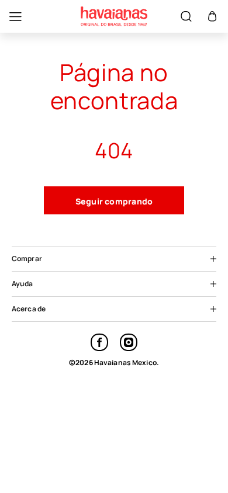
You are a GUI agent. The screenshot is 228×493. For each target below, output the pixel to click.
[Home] (114, 16)
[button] (212, 17)
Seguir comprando (114, 201)
